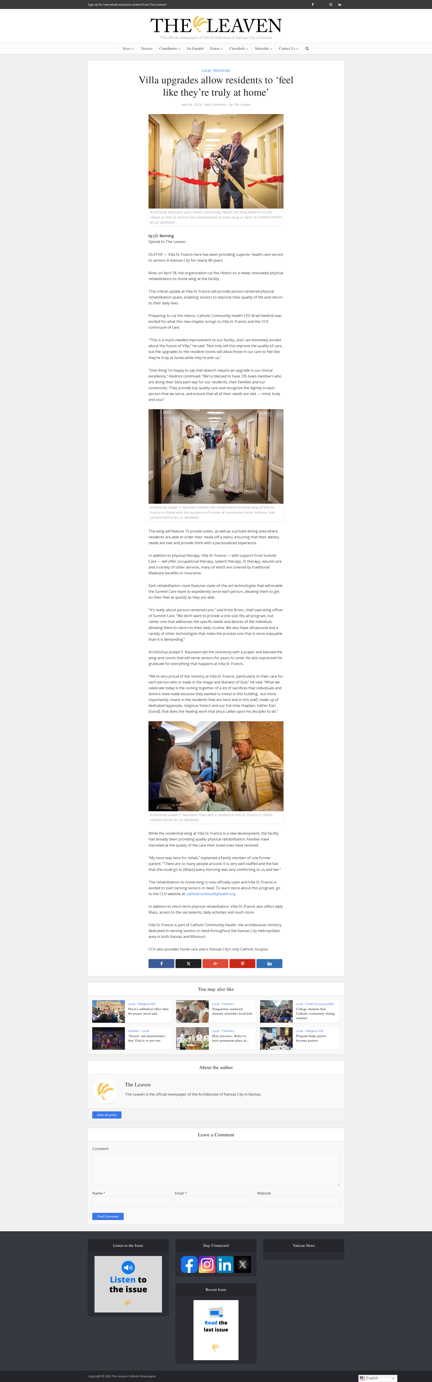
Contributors (168, 48)
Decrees (147, 48)
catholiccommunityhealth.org (211, 893)
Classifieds (237, 48)
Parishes (228, 1004)
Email (181, 1193)
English (371, 1378)
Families (133, 1031)
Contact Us (287, 48)
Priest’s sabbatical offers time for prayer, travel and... (148, 1011)
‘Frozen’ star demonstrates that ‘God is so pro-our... (146, 1038)
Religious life (146, 1004)
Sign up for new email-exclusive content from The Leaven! (127, 4)
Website (264, 1193)
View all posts (107, 1115)
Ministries (222, 70)
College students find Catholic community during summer (315, 1013)
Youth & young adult (319, 1004)
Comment (100, 1148)
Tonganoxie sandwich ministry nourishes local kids (232, 1011)
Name (98, 1193)
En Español (195, 48)
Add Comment (215, 105)
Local (206, 70)
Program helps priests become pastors (311, 1038)
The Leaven (242, 105)
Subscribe (262, 48)
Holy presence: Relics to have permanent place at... (230, 1038)
